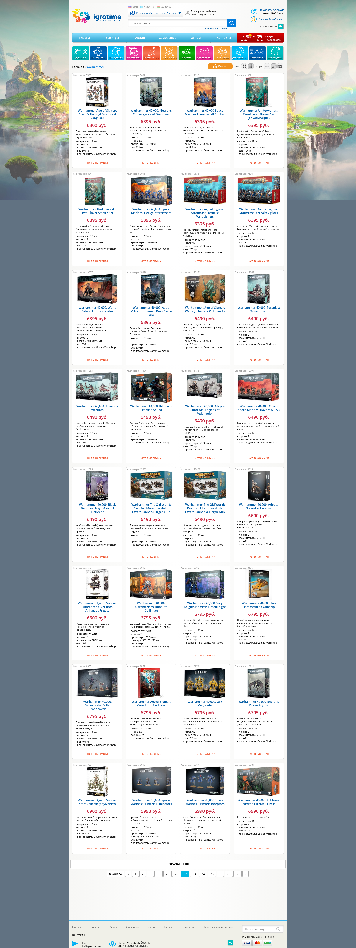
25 (212, 874)
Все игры (112, 38)
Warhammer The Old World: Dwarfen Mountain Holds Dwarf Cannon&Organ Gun (151, 508)
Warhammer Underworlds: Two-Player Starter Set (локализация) (259, 114)
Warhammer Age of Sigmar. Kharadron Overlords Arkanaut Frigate (97, 606)
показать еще (178, 864)
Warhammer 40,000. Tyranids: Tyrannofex (259, 309)
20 (167, 874)
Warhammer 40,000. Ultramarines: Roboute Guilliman (151, 606)
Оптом (196, 38)
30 (237, 874)
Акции (140, 38)
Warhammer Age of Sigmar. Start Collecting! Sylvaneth (97, 802)
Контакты (224, 38)
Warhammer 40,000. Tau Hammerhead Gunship (259, 605)
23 (194, 874)
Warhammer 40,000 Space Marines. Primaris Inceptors (205, 802)
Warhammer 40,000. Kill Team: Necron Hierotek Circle (259, 802)
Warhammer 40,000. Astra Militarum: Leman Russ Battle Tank (151, 311)
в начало (115, 874)
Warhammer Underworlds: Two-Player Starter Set (97, 211)
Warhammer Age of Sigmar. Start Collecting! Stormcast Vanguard (97, 114)
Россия (135, 6)
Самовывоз (167, 38)
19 (158, 874)
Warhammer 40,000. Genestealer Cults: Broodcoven (97, 705)
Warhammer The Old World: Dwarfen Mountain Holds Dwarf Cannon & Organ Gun (205, 508)
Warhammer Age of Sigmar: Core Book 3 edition (151, 703)
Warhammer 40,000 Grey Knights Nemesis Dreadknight (205, 605)
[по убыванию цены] (280, 66)
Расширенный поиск (216, 28)
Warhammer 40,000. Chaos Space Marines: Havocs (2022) (259, 408)
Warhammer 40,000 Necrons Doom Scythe (258, 703)
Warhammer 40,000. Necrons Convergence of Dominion (151, 112)
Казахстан (149, 6)
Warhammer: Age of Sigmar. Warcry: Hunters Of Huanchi (205, 309)
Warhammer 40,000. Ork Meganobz (205, 703)
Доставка (189, 927)
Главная (85, 38)
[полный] (251, 66)
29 (228, 874)
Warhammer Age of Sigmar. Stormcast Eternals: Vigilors (258, 211)
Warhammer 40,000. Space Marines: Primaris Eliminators (151, 802)
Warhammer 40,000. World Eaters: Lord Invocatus (97, 309)
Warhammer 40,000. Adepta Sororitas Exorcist (258, 506)
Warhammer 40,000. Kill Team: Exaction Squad (151, 408)
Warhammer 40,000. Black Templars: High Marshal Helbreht (97, 508)
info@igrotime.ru (90, 946)
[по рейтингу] (267, 66)
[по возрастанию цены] (274, 66)
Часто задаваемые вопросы (218, 927)
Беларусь (165, 6)
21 (176, 874)
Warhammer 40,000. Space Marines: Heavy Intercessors (151, 211)
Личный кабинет (271, 19)
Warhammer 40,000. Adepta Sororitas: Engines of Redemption (205, 409)
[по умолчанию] (244, 66)
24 (203, 874)
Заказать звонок (271, 10)
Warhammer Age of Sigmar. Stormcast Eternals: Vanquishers (204, 212)
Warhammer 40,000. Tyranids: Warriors (97, 408)
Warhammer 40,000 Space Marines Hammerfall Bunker (205, 112)
